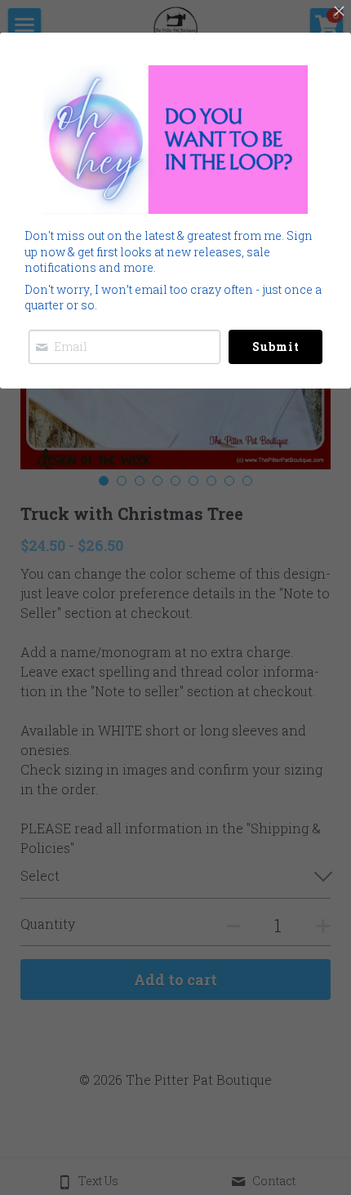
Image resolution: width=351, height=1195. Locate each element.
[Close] (339, 12)
